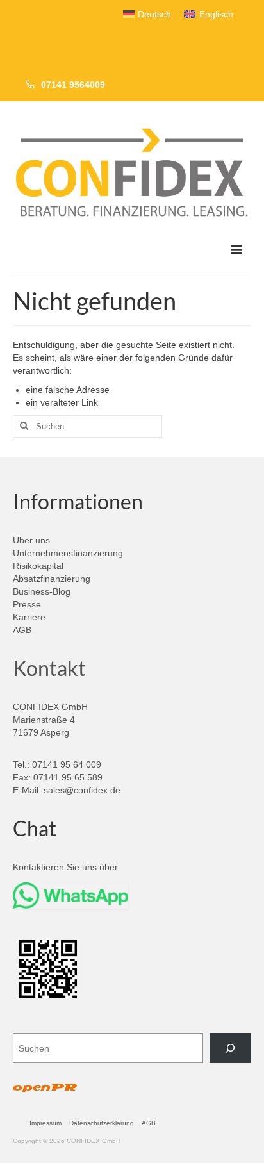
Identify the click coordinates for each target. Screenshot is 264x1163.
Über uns (31, 540)
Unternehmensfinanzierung (68, 553)
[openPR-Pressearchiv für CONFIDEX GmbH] (45, 1088)
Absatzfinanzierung (51, 578)
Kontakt (49, 668)
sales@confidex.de (82, 790)
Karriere (29, 617)
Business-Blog (41, 591)
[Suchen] (230, 1048)
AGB (22, 630)
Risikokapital (38, 566)
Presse (27, 604)
